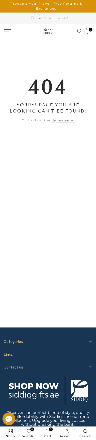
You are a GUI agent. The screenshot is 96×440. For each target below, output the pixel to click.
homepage (63, 120)
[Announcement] (46, 6)
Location (44, 18)
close (90, 6)
